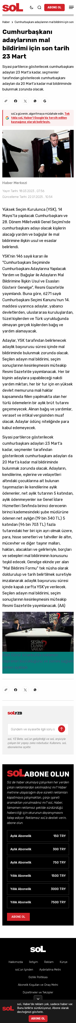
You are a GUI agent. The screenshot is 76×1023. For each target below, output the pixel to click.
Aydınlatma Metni (50, 969)
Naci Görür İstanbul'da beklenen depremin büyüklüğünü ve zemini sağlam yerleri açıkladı (37, 661)
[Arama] (39, 7)
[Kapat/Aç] (38, 997)
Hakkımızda (16, 962)
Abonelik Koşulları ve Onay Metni (38, 985)
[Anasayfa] (38, 949)
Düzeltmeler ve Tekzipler (38, 992)
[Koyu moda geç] (31, 7)
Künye (63, 962)
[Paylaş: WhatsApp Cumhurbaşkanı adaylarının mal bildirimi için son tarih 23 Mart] (35, 101)
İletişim (33, 962)
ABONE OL (54, 7)
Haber (6, 22)
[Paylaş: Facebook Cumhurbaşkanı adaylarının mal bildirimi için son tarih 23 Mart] (15, 101)
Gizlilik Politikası (38, 977)
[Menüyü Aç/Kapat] (71, 7)
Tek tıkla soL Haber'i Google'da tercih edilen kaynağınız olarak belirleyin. (40, 118)
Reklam (49, 962)
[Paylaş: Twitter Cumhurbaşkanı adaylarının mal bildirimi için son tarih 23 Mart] (25, 101)
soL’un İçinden (24, 969)
